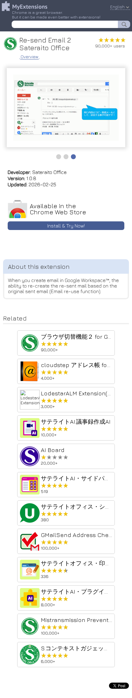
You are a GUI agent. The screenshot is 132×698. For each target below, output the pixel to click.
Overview (29, 56)
